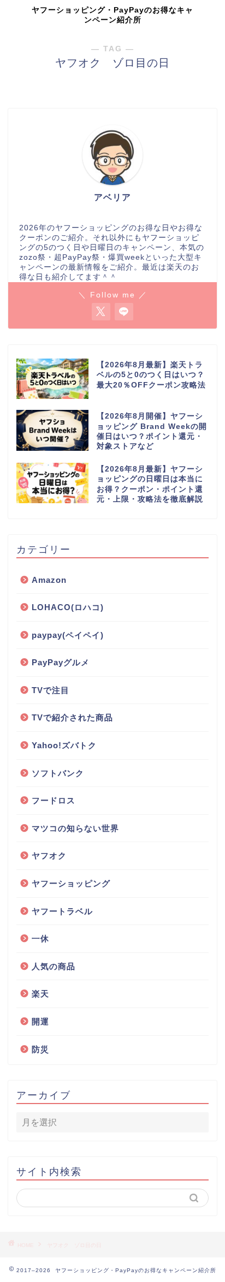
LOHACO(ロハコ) (68, 607)
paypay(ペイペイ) (68, 635)
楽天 (40, 993)
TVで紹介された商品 (72, 717)
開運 (40, 1021)
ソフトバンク (58, 773)
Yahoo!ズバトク (64, 745)
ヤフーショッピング (71, 883)
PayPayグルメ (61, 662)
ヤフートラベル (62, 911)
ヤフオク (49, 855)
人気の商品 (53, 966)
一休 (40, 938)
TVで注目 (50, 690)
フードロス (53, 800)
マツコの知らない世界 (75, 828)
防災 (40, 1049)
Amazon (49, 580)
